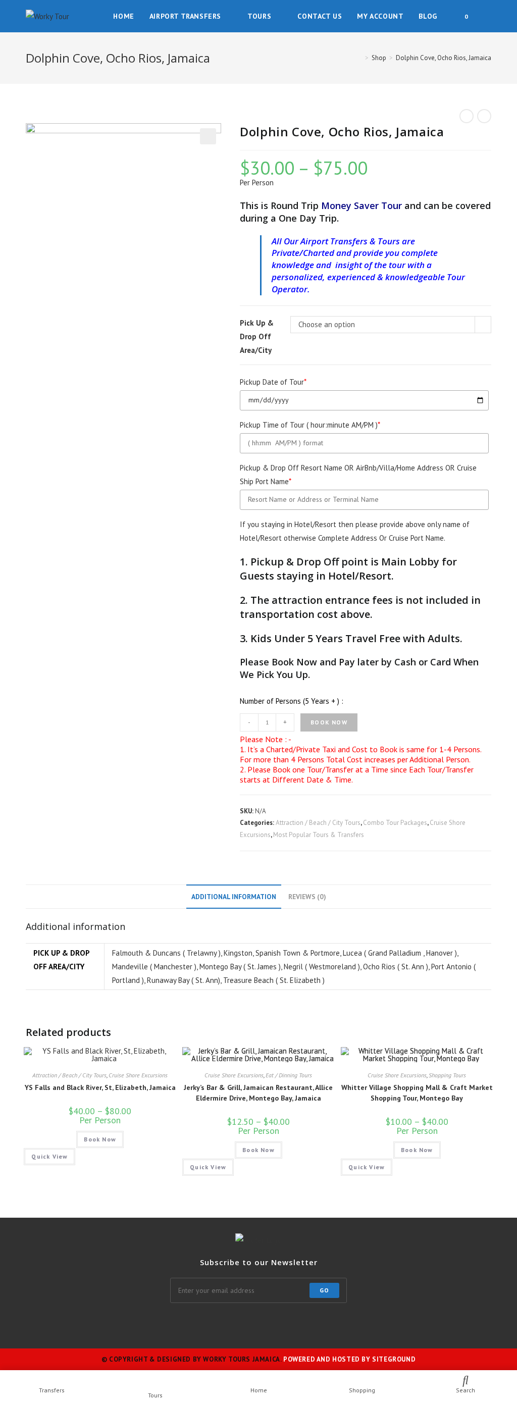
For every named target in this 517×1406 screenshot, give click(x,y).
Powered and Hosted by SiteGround (349, 1359)
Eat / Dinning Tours (289, 1075)
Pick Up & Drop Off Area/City (257, 336)
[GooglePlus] (222, 1323)
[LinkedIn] (246, 1323)
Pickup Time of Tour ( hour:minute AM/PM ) (310, 425)
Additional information (233, 896)
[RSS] (367, 1323)
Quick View (49, 1156)
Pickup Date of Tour (273, 382)
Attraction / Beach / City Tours (318, 822)
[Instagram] (198, 1323)
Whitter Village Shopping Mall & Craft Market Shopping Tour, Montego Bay (417, 1093)
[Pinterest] (271, 1323)
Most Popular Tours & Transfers (318, 834)
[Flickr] (295, 1323)
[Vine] (319, 1323)
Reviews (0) (307, 896)
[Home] (359, 58)
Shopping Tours (447, 1075)
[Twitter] (149, 1323)
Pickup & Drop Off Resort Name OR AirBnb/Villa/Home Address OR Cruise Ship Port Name (358, 474)
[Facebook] (174, 1323)
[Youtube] (343, 1323)
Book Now (329, 722)
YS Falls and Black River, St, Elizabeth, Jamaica (100, 1087)
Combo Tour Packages (395, 822)
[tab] (233, 896)
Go (324, 1290)
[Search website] (488, 16)
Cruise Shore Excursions (138, 1075)
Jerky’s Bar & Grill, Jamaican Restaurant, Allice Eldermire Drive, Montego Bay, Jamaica (258, 1093)
